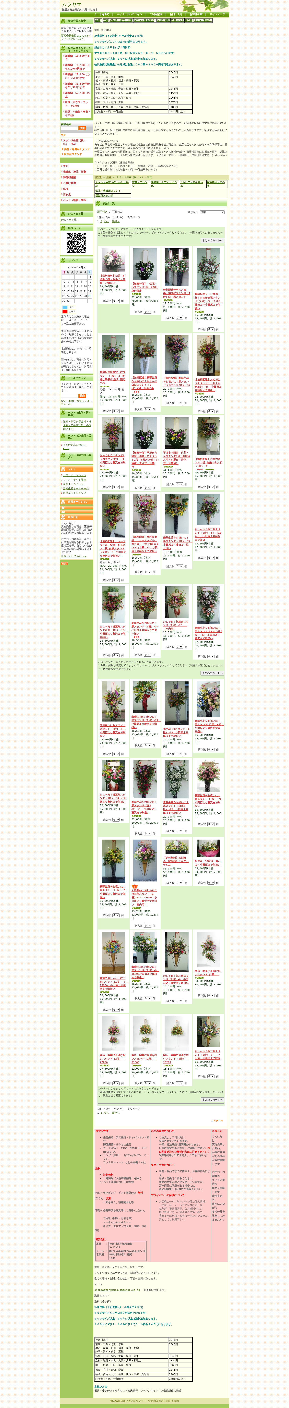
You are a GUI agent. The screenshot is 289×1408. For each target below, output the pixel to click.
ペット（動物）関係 (74, 200)
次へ (106, 221)
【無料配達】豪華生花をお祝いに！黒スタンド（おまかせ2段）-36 (176, 381)
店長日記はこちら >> (73, 556)
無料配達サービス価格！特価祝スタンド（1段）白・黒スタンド (178, 293)
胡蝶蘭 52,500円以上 (77, 94)
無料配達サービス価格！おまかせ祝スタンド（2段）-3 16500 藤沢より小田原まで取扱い (209, 301)
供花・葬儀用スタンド (77, 149)
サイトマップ (217, 14)
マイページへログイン (129, 14)
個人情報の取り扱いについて (127, 1400)
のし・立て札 (68, 219)
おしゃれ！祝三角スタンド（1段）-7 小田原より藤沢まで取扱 (207, 1055)
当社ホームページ (73, 484)
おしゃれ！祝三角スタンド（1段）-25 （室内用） (176, 625)
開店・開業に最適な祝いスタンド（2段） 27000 (112, 1059)
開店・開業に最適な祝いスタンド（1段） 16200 (176, 1059)
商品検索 (66, 124)
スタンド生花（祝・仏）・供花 (74, 142)
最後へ (116, 221)
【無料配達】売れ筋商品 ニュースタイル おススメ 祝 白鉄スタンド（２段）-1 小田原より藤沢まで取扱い (145, 544)
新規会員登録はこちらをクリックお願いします (76, 37)
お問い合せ (176, 14)
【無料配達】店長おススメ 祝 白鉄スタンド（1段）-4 (208, 462)
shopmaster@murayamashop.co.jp (117, 1289)
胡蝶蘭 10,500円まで (77, 57)
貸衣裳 (67, 194)
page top (218, 1120)
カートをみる (102, 14)
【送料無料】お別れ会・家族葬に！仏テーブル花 (176, 861)
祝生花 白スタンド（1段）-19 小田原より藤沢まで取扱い (176, 732)
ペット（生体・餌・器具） (79, 414)
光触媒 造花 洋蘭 (74, 171)
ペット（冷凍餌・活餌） (79, 437)
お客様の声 (196, 14)
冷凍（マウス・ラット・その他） (76, 104)
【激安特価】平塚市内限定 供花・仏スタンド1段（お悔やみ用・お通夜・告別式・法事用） (145, 459)
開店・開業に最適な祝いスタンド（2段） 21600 (144, 1059)
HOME (98, 177)
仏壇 (65, 188)
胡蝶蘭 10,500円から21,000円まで (77, 67)
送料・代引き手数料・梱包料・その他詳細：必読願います (77, 425)
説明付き (102, 211)
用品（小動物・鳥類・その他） (78, 113)
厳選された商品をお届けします (80, 9)
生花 (63, 135)
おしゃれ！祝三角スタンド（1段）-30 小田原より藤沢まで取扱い (113, 798)
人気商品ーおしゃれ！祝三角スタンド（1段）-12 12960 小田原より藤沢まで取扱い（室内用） (144, 897)
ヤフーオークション (74, 475)
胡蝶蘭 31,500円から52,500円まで (77, 85)
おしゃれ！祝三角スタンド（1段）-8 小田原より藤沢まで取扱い (176, 979)
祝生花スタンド (73, 154)
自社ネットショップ (74, 492)
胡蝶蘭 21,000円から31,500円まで (77, 76)
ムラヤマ (72, 4)
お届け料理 (69, 183)
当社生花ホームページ (76, 488)
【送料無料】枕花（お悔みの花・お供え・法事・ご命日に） (112, 279)
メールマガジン (77, 377)
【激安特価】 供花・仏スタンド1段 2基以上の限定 (145, 287)
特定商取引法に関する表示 (163, 1400)
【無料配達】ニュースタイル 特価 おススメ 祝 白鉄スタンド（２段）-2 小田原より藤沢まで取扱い (113, 548)
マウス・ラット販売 (74, 479)
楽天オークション (78, 501)
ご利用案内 (156, 14)
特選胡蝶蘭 (69, 177)
